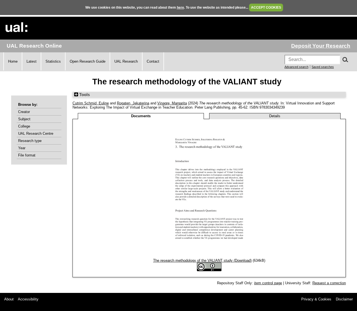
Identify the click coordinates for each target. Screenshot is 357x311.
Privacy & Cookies (316, 299)
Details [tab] (274, 116)
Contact (153, 61)
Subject (24, 119)
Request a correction (329, 283)
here (180, 7)
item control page (268, 283)
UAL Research (126, 61)
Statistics (53, 61)
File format (26, 155)
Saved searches (323, 66)
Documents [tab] (141, 116)
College (24, 126)
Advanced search (296, 66)
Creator (24, 112)
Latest (31, 61)
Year (21, 148)
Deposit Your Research (320, 46)
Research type (30, 141)
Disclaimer (344, 299)
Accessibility (28, 299)
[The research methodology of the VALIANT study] (209, 256)
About (9, 299)
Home (13, 61)
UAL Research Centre (35, 133)
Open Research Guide (87, 61)
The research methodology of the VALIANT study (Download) (202, 260)
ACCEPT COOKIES (266, 7)
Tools (84, 94)
